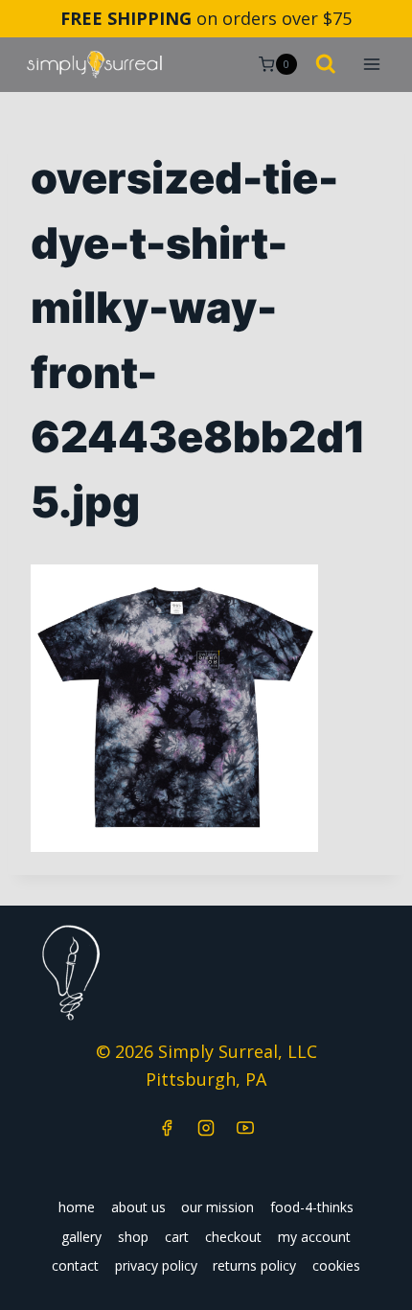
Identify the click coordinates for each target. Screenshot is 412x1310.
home (76, 1207)
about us (138, 1207)
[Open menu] (371, 65)
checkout (233, 1237)
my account (314, 1237)
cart (177, 1237)
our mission (217, 1207)
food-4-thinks (312, 1207)
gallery (81, 1237)
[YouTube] (245, 1128)
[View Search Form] (326, 65)
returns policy (254, 1265)
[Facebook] (166, 1128)
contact (75, 1265)
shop (133, 1237)
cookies (336, 1265)
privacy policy (156, 1265)
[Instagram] (206, 1128)
